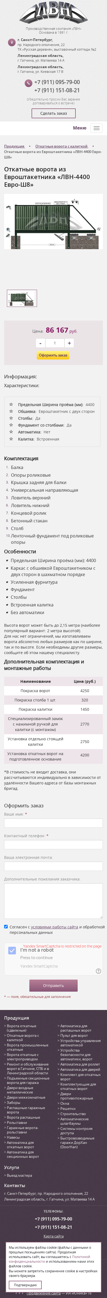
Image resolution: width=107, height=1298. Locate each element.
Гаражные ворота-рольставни (22, 1130)
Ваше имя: (15, 814)
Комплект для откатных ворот (80, 1076)
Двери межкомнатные (26, 1097)
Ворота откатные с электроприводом (23, 1056)
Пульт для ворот (74, 1035)
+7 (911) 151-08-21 (57, 90)
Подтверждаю (25, 1285)
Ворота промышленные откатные (27, 1047)
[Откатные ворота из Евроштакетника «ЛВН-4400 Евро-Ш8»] (53, 221)
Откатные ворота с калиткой (23, 1037)
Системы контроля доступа (76, 1130)
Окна (64, 1103)
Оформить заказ (53, 355)
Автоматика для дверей (80, 1069)
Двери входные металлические (20, 1090)
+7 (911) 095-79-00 (57, 82)
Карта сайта (54, 1236)
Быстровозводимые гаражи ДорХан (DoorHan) (77, 1142)
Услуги (11, 1167)
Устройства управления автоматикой (80, 1042)
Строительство (73, 1113)
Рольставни (17, 1122)
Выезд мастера (19, 1175)
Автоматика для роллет (80, 1064)
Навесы (13, 1137)
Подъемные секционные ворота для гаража (28, 1080)
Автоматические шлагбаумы (74, 1121)
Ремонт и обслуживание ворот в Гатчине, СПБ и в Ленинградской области (28, 1068)
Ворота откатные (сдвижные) (21, 1028)
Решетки (67, 1108)
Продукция (16, 1018)
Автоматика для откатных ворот (20, 1144)
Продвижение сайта (44, 1293)
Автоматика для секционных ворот (23, 1154)
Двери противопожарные (76, 1096)
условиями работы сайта (54, 926)
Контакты (14, 1185)
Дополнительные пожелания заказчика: (42, 879)
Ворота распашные (23, 1117)
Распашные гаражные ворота (26, 1110)
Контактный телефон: (26, 835)
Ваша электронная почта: (28, 857)
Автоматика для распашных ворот (75, 1028)
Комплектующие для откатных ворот (78, 1086)
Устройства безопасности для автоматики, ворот (76, 1054)
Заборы (13, 1102)
